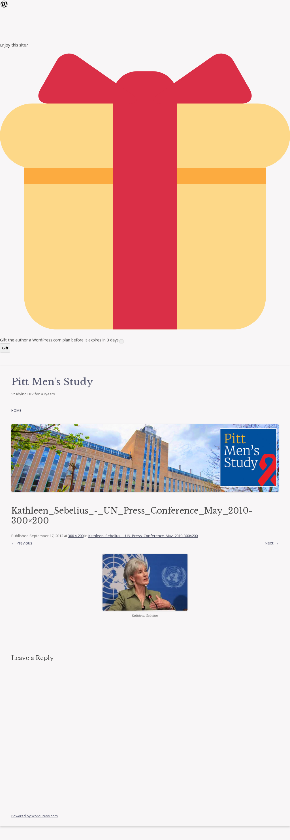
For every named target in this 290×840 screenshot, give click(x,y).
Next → (272, 543)
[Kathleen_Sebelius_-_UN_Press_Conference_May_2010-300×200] (145, 582)
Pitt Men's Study (52, 382)
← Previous (21, 543)
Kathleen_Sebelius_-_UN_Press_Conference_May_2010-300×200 (143, 535)
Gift (5, 348)
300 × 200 (76, 535)
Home (16, 410)
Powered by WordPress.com (34, 816)
